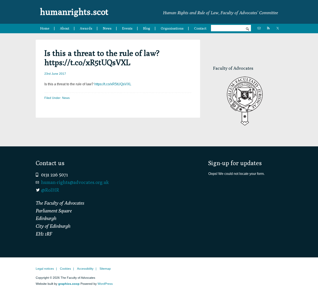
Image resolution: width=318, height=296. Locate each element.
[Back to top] (306, 284)
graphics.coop (69, 283)
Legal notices (45, 268)
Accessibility (85, 268)
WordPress (105, 283)
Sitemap (105, 268)
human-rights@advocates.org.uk (75, 182)
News (66, 98)
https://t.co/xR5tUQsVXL (112, 84)
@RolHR (50, 190)
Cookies (65, 268)
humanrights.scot (74, 11)
